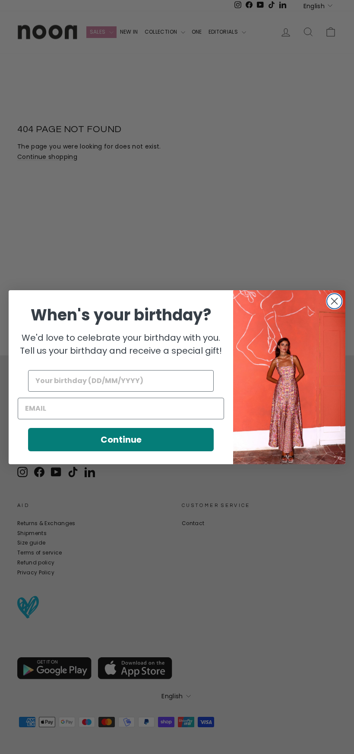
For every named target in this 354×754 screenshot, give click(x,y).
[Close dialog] (334, 301)
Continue (121, 440)
